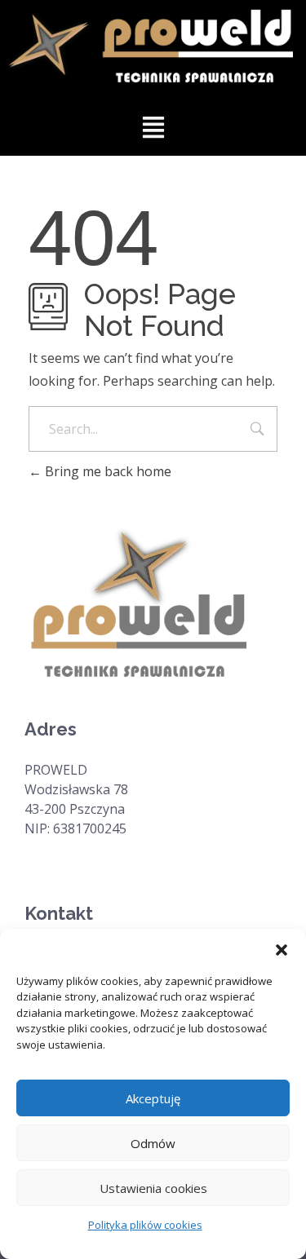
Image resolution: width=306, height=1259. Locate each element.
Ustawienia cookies (153, 1188)
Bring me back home (106, 471)
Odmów (153, 1143)
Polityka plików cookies (145, 1224)
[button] (281, 949)
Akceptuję (153, 1098)
